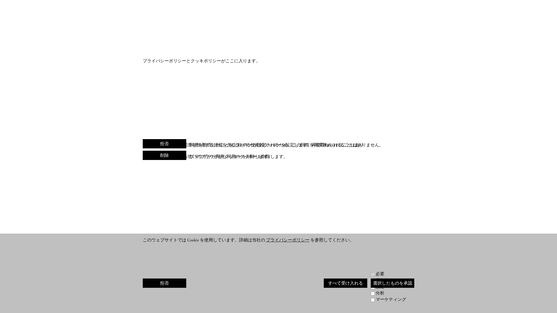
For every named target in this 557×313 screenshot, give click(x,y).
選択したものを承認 (392, 283)
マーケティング (391, 299)
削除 (164, 155)
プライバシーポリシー (288, 239)
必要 (380, 273)
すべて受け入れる (345, 283)
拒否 (164, 143)
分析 (380, 293)
